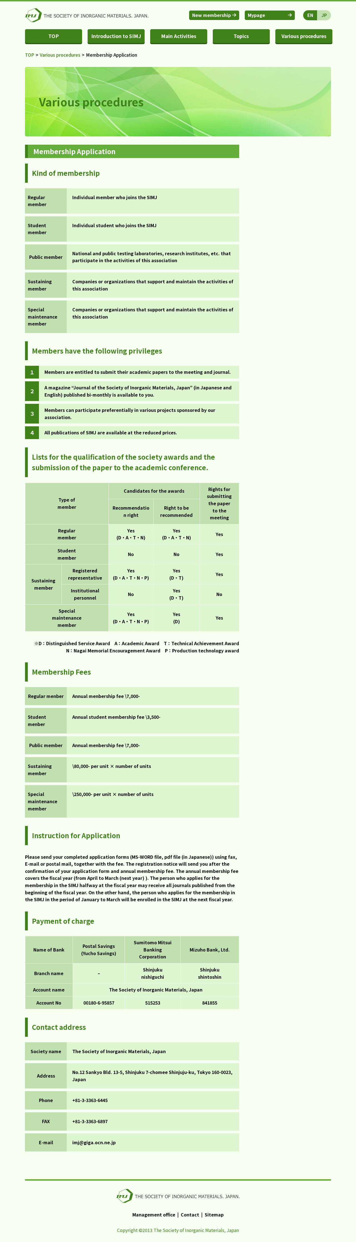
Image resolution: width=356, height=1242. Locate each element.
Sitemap (214, 1214)
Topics (241, 35)
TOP (53, 35)
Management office (153, 1214)
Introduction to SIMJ (116, 35)
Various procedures (304, 35)
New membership (211, 15)
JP (324, 15)
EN (310, 15)
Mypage (256, 15)
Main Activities (178, 35)
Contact (190, 1214)
